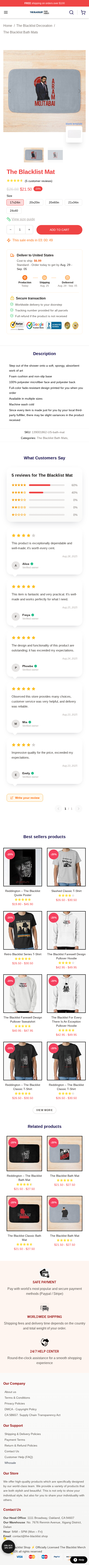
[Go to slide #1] (34, 155)
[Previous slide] (9, 91)
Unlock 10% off (8, 1547)
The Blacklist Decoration (34, 25)
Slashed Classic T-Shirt (66, 891)
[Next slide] (79, 91)
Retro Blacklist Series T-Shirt (22, 954)
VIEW (22, 882)
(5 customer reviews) (38, 181)
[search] (71, 12)
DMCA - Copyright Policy (21, 1409)
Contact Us (12, 1451)
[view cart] (83, 12)
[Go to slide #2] (55, 155)
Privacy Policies (15, 1403)
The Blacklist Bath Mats (20, 32)
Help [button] (81, 1559)
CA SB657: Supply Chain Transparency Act (32, 1415)
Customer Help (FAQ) (19, 1457)
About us (10, 1392)
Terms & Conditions (17, 1397)
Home (7, 25)
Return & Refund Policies (21, 1445)
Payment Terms (15, 1439)
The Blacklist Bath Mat (64, 1175)
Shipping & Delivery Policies (23, 1434)
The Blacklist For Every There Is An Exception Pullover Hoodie (66, 1021)
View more (44, 1110)
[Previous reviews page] (58, 808)
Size (9, 195)
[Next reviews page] (78, 808)
